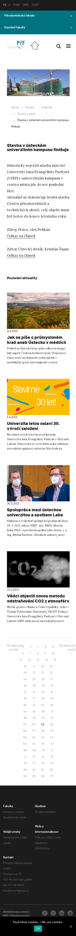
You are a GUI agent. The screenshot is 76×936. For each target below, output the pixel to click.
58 (42, 731)
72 (24, 757)
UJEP (35, 5)
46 (43, 711)
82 (42, 770)
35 (51, 692)
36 (25, 698)
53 (33, 724)
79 (51, 763)
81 (34, 770)
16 (25, 666)
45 (33, 711)
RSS (5, 916)
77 (34, 763)
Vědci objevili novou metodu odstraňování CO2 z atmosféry (38, 598)
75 (51, 757)
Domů (15, 108)
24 (25, 679)
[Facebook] (45, 913)
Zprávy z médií (26, 114)
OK (38, 928)
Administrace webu (15, 912)
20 (25, 672)
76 (25, 763)
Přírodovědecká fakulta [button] (19, 16)
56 (25, 731)
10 (53, 653)
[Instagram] (53, 913)
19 (51, 666)
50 (43, 718)
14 (46, 660)
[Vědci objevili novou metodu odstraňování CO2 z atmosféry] (38, 569)
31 (52, 685)
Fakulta (29, 108)
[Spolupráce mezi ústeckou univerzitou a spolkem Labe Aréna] (38, 483)
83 (51, 770)
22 (42, 672)
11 (21, 660)
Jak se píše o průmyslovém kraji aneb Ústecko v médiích (36, 340)
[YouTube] (70, 913)
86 (43, 776)
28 (25, 685)
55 (51, 724)
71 (52, 750)
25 (34, 679)
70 (43, 750)
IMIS (26, 5)
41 (34, 705)
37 (34, 698)
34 (42, 692)
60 (25, 737)
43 (51, 705)
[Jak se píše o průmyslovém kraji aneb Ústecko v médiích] (38, 311)
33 (33, 692)
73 (33, 757)
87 (51, 776)
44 (24, 711)
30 (43, 685)
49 (34, 718)
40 (25, 705)
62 (42, 737)
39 (51, 698)
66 (43, 744)
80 (25, 770)
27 (51, 679)
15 (55, 660)
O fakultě (46, 108)
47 (52, 711)
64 (24, 744)
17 (34, 666)
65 (33, 744)
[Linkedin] (61, 913)
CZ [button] (5, 5)
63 (51, 737)
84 (25, 776)
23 (51, 672)
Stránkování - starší (67, 647)
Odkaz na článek (21, 236)
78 (42, 763)
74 (42, 757)
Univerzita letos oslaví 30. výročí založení (33, 426)
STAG (16, 5)
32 (24, 692)
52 (24, 724)
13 (38, 660)
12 (29, 660)
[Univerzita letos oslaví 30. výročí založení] (38, 397)
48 (25, 718)
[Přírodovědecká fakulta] (15, 44)
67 (52, 744)
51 (52, 718)
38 (42, 698)
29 (34, 685)
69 (34, 750)
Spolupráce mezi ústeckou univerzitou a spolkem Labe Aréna (35, 514)
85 (34, 776)
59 (51, 731)
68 (25, 750)
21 (34, 672)
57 (34, 731)
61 (34, 737)
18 (42, 666)
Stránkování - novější (15, 647)
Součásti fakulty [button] (14, 28)
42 (42, 705)
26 (43, 679)
